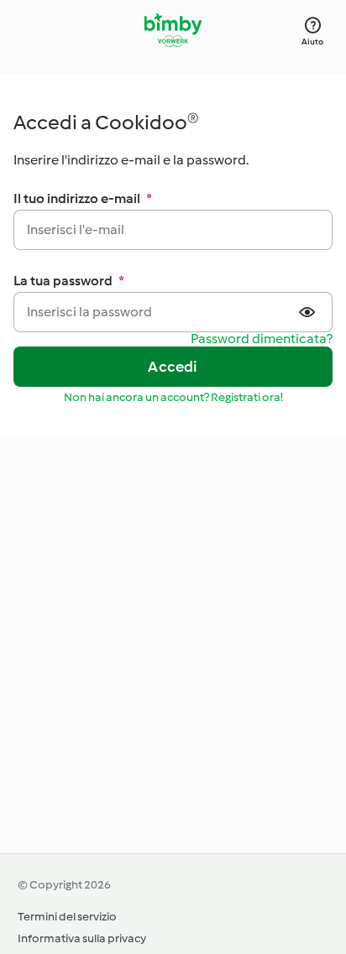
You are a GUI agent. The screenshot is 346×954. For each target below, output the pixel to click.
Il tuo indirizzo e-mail (82, 198)
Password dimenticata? (262, 339)
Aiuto (312, 41)
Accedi (172, 366)
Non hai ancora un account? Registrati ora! (173, 397)
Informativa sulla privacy (82, 938)
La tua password (68, 281)
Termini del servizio (67, 917)
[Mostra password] (309, 312)
